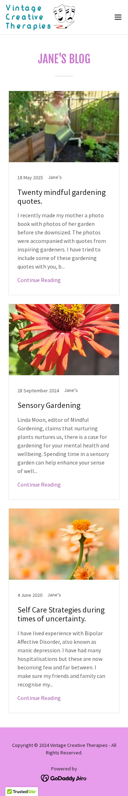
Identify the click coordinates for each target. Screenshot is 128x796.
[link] (41, 17)
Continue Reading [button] (39, 279)
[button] (118, 17)
